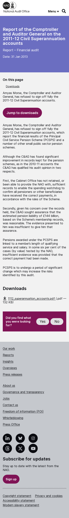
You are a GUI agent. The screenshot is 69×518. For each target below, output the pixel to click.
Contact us (10, 405)
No (56, 321)
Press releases (12, 374)
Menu (52, 11)
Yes (43, 321)
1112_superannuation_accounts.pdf (32, 298)
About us (9, 385)
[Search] (64, 11)
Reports (8, 355)
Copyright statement (17, 496)
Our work (9, 348)
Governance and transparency (23, 392)
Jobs (6, 398)
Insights (8, 361)
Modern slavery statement (21, 505)
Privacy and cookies (49, 496)
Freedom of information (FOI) (23, 411)
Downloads (13, 86)
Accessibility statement (19, 500)
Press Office (11, 424)
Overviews (10, 368)
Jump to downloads (22, 113)
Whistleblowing (13, 418)
